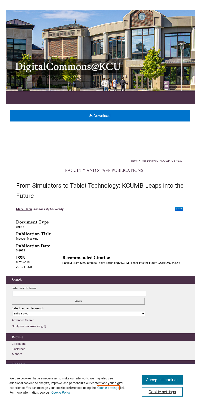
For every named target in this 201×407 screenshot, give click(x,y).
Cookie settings (108, 388)
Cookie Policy (60, 392)
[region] (100, 385)
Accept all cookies (162, 379)
